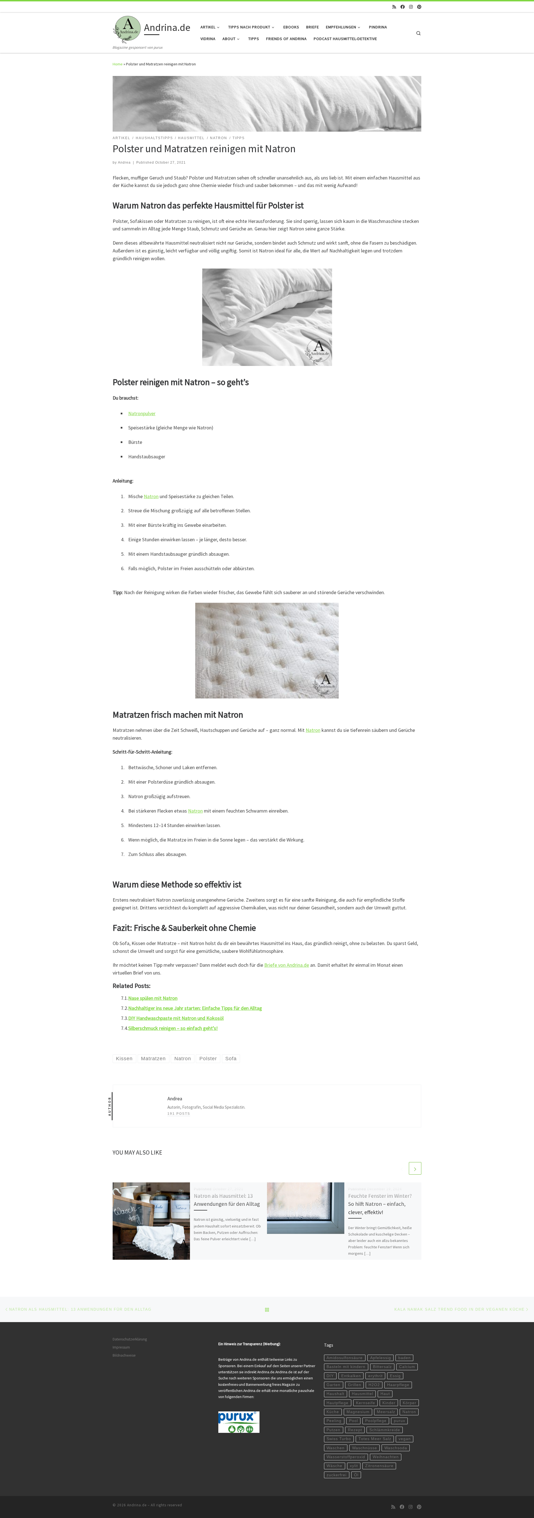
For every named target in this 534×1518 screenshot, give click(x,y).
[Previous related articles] (401, 1168)
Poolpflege (376, 1421)
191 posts (178, 1114)
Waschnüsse (364, 1448)
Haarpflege (398, 1385)
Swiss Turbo (339, 1439)
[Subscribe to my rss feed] (394, 7)
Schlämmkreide (384, 1430)
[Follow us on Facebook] (402, 7)
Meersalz (386, 1412)
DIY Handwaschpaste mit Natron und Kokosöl (176, 1018)
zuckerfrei (337, 1475)
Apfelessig (380, 1358)
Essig (395, 1376)
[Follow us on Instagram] (411, 7)
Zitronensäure (379, 1466)
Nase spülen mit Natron (152, 998)
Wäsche (334, 1466)
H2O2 (374, 1385)
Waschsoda (395, 1448)
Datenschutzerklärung (130, 1339)
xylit (354, 1466)
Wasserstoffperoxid (346, 1457)
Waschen (336, 1448)
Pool (353, 1421)
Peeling (334, 1421)
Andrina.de (137, 1505)
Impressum (121, 1347)
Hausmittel (362, 1394)
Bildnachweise (124, 1355)
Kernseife (365, 1403)
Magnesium (358, 1412)
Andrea (124, 162)
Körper (409, 1403)
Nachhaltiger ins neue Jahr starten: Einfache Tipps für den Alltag (195, 1008)
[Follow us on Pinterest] (419, 7)
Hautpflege (337, 1403)
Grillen (354, 1385)
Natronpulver (141, 413)
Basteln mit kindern (346, 1367)
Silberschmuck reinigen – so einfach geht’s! (173, 1028)
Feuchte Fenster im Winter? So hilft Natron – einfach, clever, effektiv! (380, 1203)
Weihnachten (386, 1457)
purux (399, 1421)
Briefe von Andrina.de (286, 965)
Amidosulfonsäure (345, 1358)
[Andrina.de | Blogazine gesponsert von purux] (127, 28)
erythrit (375, 1376)
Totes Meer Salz (375, 1439)
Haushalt (335, 1394)
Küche (333, 1412)
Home (118, 64)
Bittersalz (382, 1367)
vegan (405, 1439)
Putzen (333, 1430)
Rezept (355, 1430)
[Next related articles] (415, 1168)
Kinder (388, 1403)
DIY (330, 1376)
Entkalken (351, 1376)
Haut (385, 1394)
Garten (333, 1385)
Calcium (407, 1367)
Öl (356, 1475)
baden (404, 1358)
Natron (151, 496)
